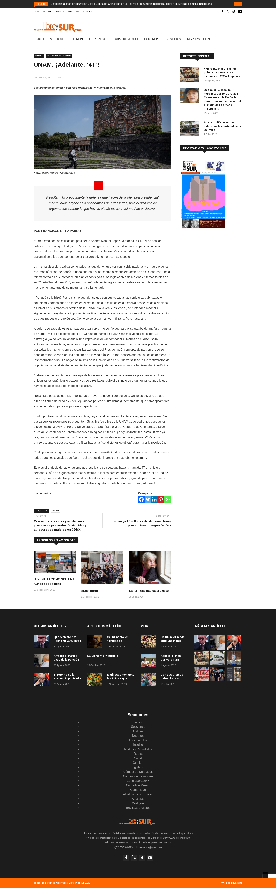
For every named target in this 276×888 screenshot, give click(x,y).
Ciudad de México (125, 39)
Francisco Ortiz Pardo (59, 56)
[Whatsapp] (167, 499)
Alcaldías (138, 798)
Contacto (88, 11)
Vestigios (174, 39)
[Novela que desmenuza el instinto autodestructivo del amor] (234, 680)
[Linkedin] (154, 499)
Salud (138, 758)
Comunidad (152, 39)
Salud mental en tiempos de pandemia (118, 641)
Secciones (57, 39)
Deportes (138, 735)
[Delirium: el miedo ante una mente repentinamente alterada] (149, 642)
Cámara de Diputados (138, 771)
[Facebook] (141, 499)
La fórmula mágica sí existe (149, 590)
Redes (138, 753)
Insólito (138, 744)
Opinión (77, 39)
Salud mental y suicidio (102, 655)
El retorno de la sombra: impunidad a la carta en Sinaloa (67, 678)
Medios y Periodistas (138, 749)
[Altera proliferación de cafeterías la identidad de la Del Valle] (190, 129)
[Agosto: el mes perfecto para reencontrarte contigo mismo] (149, 661)
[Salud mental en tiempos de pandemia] (95, 642)
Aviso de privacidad (231, 882)
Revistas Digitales (200, 39)
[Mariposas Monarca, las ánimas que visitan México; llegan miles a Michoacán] (95, 680)
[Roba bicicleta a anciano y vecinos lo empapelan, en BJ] (234, 664)
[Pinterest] (161, 499)
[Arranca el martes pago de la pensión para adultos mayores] (42, 661)
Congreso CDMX (138, 780)
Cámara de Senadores (138, 776)
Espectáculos (138, 740)
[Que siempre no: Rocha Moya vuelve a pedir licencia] (42, 642)
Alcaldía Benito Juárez (138, 794)
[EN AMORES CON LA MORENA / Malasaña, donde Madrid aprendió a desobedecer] (217, 680)
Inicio (40, 39)
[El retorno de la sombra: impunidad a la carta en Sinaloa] (42, 680)
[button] (236, 4)
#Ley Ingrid (89, 590)
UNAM (55, 510)
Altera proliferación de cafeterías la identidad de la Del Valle (222, 126)
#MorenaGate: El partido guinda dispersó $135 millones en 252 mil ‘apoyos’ (222, 72)
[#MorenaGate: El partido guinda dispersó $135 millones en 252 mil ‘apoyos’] (190, 75)
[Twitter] (148, 499)
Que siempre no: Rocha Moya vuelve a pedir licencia (67, 641)
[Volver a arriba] (265, 875)
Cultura (138, 731)
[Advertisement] (208, 262)
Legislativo (97, 39)
